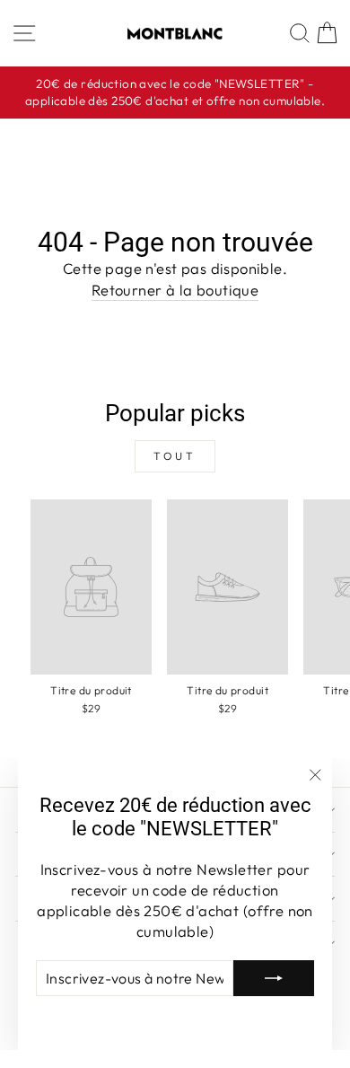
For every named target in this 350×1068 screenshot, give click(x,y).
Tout (174, 456)
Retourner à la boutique (175, 289)
